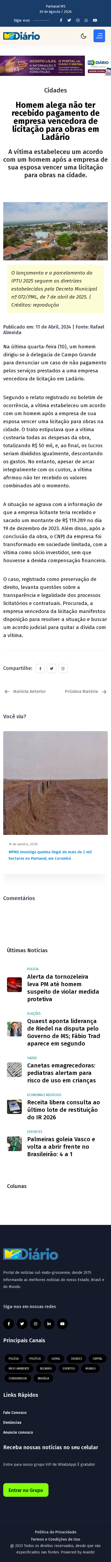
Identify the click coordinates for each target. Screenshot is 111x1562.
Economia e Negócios (44, 1095)
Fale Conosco (15, 1412)
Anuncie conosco (18, 1432)
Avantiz (89, 1552)
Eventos (69, 1368)
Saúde (32, 1058)
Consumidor (18, 1378)
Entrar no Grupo (26, 1490)
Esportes (34, 1132)
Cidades (76, 1358)
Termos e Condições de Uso (55, 1539)
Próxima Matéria (82, 691)
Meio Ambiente (19, 1368)
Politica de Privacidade (55, 1532)
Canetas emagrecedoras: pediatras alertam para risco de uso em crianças (61, 1073)
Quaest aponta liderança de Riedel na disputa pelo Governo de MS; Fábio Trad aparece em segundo (63, 1032)
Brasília (43, 1378)
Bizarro (46, 1368)
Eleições (34, 1014)
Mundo (90, 1368)
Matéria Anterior (29, 691)
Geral (55, 1358)
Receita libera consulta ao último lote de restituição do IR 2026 (63, 1110)
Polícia (33, 969)
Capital (97, 1358)
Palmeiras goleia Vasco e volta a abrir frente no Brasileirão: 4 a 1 (61, 1147)
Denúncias (12, 1422)
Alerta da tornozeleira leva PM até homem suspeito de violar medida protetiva (63, 988)
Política (35, 1358)
